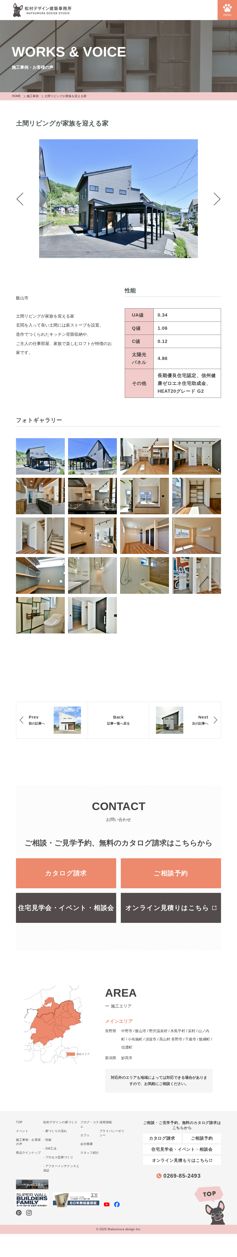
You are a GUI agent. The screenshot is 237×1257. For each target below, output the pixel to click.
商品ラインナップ (28, 1152)
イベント (22, 1131)
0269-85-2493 (181, 1176)
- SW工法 (49, 1148)
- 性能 (47, 1139)
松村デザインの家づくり (60, 1122)
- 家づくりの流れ (55, 1131)
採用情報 (106, 1122)
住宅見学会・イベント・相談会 (66, 907)
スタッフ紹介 (89, 1152)
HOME (16, 96)
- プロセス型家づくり (58, 1157)
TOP (209, 1205)
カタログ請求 (66, 873)
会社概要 (86, 1144)
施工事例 (33, 96)
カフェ (85, 1135)
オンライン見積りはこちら (167, 907)
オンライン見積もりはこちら (180, 1160)
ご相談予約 (171, 873)
